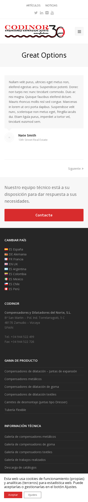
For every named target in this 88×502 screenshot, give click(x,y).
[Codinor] (34, 31)
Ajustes (32, 495)
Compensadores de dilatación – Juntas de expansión (40, 371)
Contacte (44, 215)
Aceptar (13, 495)
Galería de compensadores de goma (29, 444)
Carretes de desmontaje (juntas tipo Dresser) (35, 402)
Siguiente (74, 168)
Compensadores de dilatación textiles (30, 394)
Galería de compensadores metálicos (30, 437)
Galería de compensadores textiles (28, 452)
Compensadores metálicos (23, 379)
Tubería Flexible (15, 410)
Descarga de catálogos (20, 467)
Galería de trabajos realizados (25, 460)
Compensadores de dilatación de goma (31, 387)
